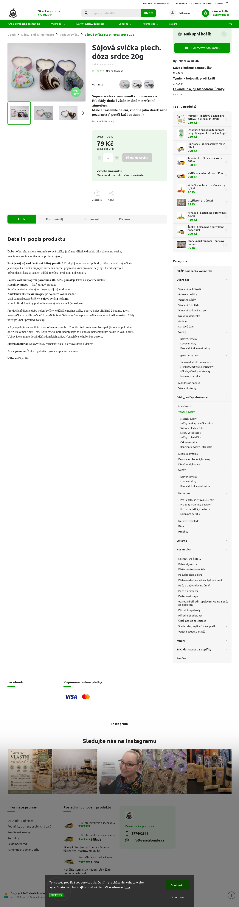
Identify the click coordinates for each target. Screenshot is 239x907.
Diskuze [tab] (124, 219)
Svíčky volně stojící (190, 432)
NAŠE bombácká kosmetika (194, 271)
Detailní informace (103, 121)
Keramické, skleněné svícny (195, 348)
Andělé (182, 321)
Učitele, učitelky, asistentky (195, 371)
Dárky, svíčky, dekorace (192, 397)
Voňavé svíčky (186, 411)
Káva (181, 526)
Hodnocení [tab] (91, 219)
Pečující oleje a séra (190, 574)
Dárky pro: (184, 492)
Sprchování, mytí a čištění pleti (196, 626)
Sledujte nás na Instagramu (119, 740)
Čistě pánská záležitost (192, 620)
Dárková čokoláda (188, 520)
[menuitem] (26, 24)
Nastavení (56, 895)
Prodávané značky (18, 832)
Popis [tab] (21, 219)
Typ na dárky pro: (188, 355)
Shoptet (24, 896)
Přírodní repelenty (189, 610)
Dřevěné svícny (188, 338)
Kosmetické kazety (189, 558)
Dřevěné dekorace (189, 464)
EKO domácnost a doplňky (194, 649)
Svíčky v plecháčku (190, 437)
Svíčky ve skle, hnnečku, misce (196, 423)
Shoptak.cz (43, 896)
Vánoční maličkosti (189, 289)
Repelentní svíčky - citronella (196, 446)
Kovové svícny (188, 343)
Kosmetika (184, 549)
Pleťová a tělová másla (191, 569)
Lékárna (182, 540)
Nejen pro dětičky (190, 375)
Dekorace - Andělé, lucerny (194, 459)
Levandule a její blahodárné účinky (198, 89)
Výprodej (183, 280)
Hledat (148, 13)
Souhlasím (177, 885)
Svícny (182, 331)
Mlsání (181, 640)
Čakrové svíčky (188, 442)
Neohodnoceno (114, 71)
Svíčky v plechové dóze (193, 428)
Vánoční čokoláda (188, 305)
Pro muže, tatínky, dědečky (195, 509)
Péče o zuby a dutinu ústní (194, 585)
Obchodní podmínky (156, 3)
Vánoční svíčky (187, 299)
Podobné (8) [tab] (54, 219)
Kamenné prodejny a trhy (23, 849)
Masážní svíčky (188, 418)
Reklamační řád (17, 843)
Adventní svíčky (187, 294)
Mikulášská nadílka (189, 382)
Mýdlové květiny (188, 453)
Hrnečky (183, 531)
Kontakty (13, 838)
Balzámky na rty (187, 564)
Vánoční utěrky (187, 388)
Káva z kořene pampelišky (192, 68)
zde (127, 887)
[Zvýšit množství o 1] (117, 158)
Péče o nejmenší (188, 590)
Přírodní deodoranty (190, 615)
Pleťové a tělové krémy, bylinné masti (200, 580)
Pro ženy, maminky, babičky (195, 504)
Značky (181, 658)
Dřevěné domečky (189, 315)
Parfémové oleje (188, 596)
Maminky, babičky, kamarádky (196, 366)
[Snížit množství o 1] (99, 158)
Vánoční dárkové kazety (192, 310)
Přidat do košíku (137, 157)
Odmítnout (177, 897)
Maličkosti (184, 406)
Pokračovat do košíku (205, 47)
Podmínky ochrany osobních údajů (199, 3)
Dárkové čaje (186, 326)
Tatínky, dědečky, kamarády (195, 361)
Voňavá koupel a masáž (191, 631)
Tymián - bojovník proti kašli (194, 78)
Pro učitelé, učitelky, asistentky (197, 499)
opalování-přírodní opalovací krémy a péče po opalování (203, 603)
